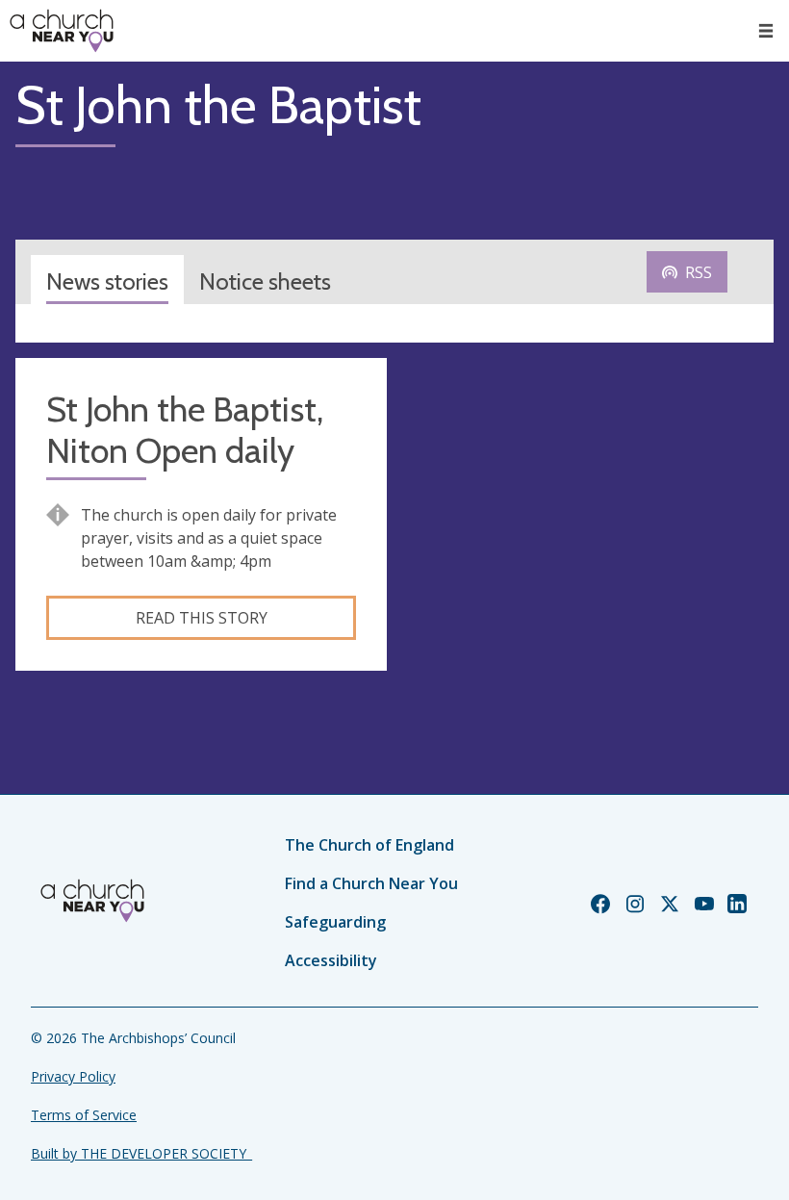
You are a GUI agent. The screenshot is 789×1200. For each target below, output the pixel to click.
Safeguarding (335, 921)
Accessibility (331, 960)
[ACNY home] (61, 31)
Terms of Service (84, 1115)
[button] (766, 31)
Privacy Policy (73, 1076)
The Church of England (369, 844)
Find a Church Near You (371, 883)
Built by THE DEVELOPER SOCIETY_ (141, 1153)
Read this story (201, 617)
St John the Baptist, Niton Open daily (184, 430)
